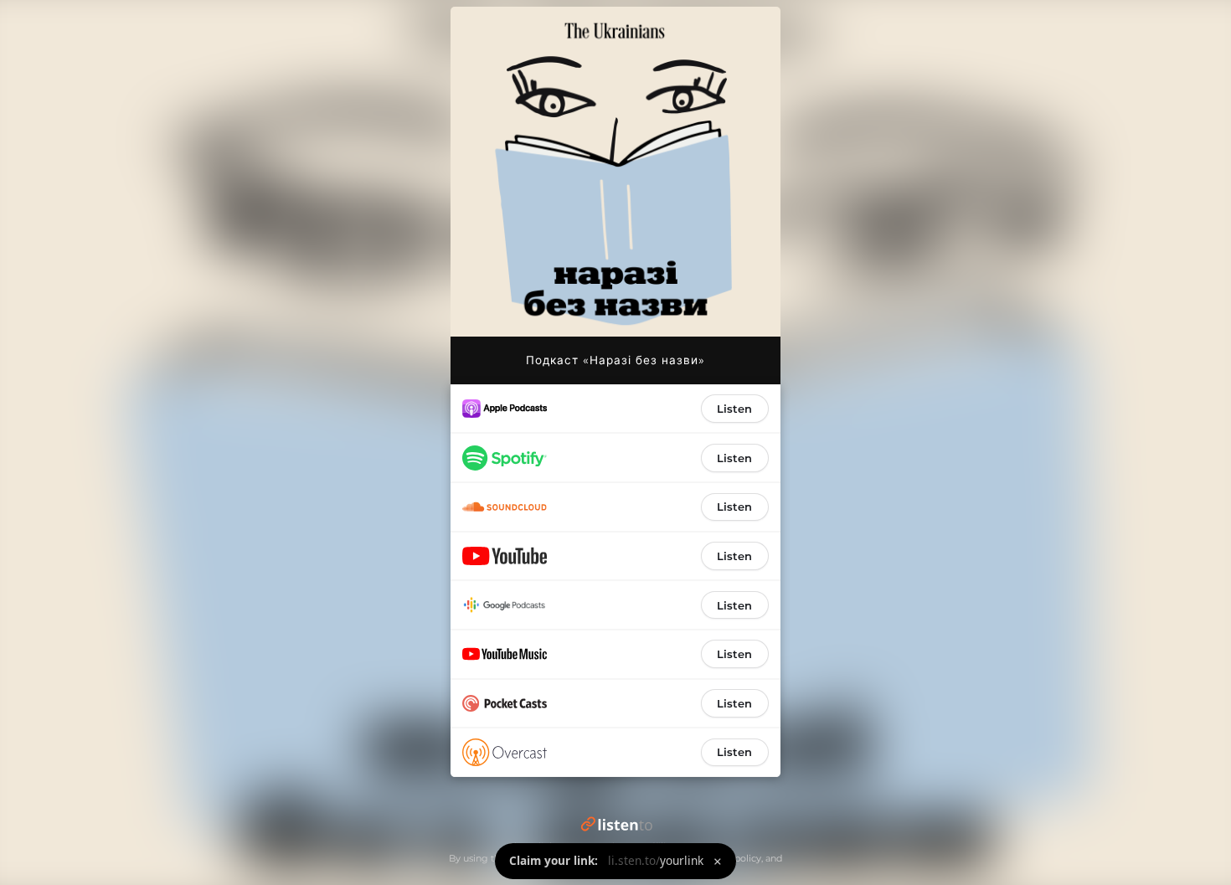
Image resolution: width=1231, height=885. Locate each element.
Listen (734, 408)
